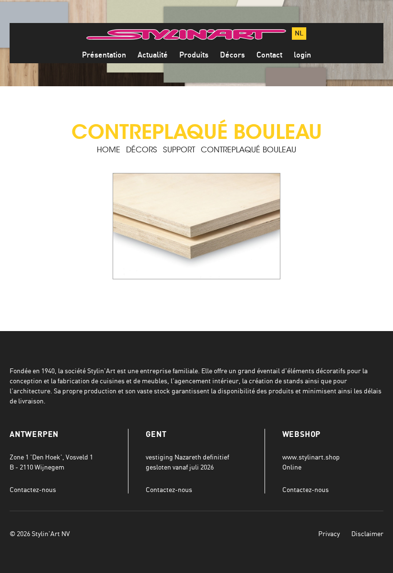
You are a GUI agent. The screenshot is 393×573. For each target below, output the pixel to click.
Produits (193, 55)
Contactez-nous (33, 489)
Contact (269, 55)
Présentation (104, 55)
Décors (232, 55)
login (302, 55)
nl (299, 33)
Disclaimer (367, 533)
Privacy (329, 533)
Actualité (153, 55)
